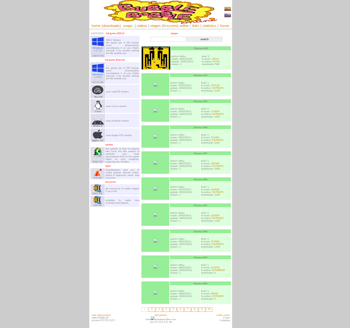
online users (223, 315)
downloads (111, 26)
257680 (215, 241)
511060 (215, 137)
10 (209, 309)
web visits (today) (101, 315)
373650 (215, 111)
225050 (215, 215)
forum (224, 26)
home (96, 26)
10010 (215, 59)
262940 (215, 163)
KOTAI (216, 61)
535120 (215, 85)
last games (161, 315)
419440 (215, 189)
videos (142, 26)
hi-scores (170, 26)
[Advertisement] (246, 71)
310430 (215, 267)
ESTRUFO (218, 88)
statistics (209, 26)
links (195, 26)
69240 (214, 293)
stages (155, 26)
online (184, 26)
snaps (128, 26)
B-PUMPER (218, 270)
